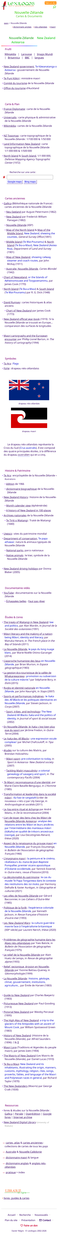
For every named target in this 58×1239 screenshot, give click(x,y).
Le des (16, 738)
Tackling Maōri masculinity (21, 770)
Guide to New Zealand (17, 995)
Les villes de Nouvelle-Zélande (21, 895)
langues (39, 57)
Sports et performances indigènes (24, 696)
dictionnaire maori (16, 1157)
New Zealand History (16, 497)
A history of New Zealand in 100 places (28, 510)
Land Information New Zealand (22, 144)
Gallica (7, 203)
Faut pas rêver (36, 601)
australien (24, 454)
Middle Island (14, 241)
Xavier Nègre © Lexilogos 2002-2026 (29, 1230)
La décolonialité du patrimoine (21, 877)
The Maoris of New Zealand (20, 1055)
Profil (8, 49)
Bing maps (30, 181)
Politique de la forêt (15, 907)
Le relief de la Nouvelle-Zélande (22, 954)
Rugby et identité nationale (19, 688)
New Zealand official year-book (22, 319)
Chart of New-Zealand (19, 310)
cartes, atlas (13, 1142)
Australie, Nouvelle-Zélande (22, 268)
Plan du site (11, 1220)
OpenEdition (33, 1114)
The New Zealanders (16, 1086)
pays (6, 23)
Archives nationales (15, 515)
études (8, 750)
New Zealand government (19, 66)
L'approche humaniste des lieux (22, 661)
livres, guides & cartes (16, 1198)
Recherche (25, 1214)
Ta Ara (7, 363)
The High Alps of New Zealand (21, 1020)
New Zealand (13, 216)
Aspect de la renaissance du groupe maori (28, 843)
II (18, 1042)
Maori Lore (10, 1047)
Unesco (8, 533)
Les (17, 923)
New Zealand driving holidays (21, 568)
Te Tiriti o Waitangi (17, 520)
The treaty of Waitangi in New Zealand (26, 622)
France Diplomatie (14, 109)
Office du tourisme (15, 88)
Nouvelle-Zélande (16, 225)
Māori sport (13, 758)
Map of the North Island (20, 230)
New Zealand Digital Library (20, 1122)
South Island (28, 155)
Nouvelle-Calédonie (30, 1151)
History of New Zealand (17, 1035)
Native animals (14, 555)
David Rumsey (12, 302)
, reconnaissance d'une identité (27, 782)
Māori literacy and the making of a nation (28, 634)
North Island (11, 155)
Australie (11, 1151)
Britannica (14, 57)
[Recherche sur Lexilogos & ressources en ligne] (54, 7)
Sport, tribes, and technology (23, 711)
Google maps (15, 181)
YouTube (9, 593)
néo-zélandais (40, 26)
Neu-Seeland (13, 212)
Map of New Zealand (18, 257)
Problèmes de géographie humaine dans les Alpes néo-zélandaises (29, 941)
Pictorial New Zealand (16, 1012)
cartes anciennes (33, 1142)
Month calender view (18, 505)
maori (53, 26)
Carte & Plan (12, 104)
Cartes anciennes (15, 198)
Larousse (26, 54)
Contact (47, 1220)
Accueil (11, 1214)
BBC (27, 57)
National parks (14, 550)
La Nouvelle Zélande (15, 978)
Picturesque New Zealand (19, 1003)
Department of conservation (20, 538)
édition (10, 484)
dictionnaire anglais (22, 26)
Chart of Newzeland (15, 277)
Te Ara (7, 475)
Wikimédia (10, 126)
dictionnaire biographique (21, 489)
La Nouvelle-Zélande (15, 649)
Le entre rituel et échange (21, 809)
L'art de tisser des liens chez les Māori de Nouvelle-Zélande (27, 819)
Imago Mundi (45, 54)
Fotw (6, 368)
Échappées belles (16, 601)
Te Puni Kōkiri (12, 78)
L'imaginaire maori (15, 858)
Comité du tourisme (15, 83)
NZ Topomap (11, 135)
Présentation (28, 1220)
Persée (19, 1114)
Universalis (10, 117)
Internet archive (22, 1117)
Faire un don (50, 3)
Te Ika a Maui (11, 1064)
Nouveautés (41, 1214)
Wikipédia (10, 54)
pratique (11, 1172)
